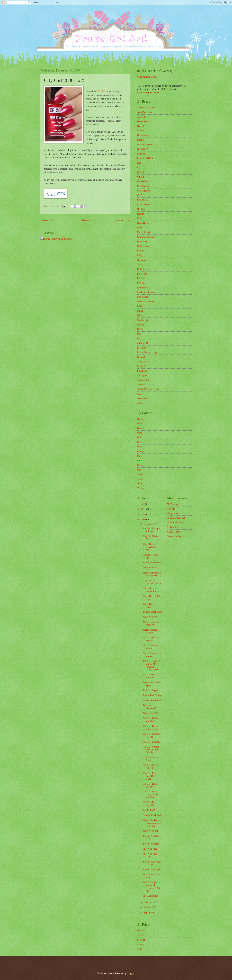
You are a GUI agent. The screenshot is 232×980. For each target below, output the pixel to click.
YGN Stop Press (174, 531)
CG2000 (101, 91)
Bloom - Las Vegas (152, 869)
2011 (143, 509)
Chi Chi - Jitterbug (151, 741)
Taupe (140, 478)
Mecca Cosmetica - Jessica (152, 647)
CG (138, 167)
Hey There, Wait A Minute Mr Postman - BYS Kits (151, 886)
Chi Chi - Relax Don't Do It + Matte (150, 775)
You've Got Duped (175, 536)
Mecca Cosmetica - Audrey (152, 639)
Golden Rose (143, 246)
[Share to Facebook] (81, 206)
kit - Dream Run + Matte (151, 876)
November (149, 902)
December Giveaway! (149, 707)
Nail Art (171, 508)
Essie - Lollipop (150, 690)
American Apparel (146, 107)
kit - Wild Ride (150, 848)
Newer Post (48, 220)
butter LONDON (145, 158)
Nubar (140, 329)
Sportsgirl (142, 375)
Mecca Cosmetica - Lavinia (152, 631)
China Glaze (143, 181)
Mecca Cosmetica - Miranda (152, 655)
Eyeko (140, 227)
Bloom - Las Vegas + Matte (152, 863)
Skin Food (142, 370)
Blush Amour (143, 135)
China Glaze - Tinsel (149, 605)
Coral (139, 432)
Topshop (141, 384)
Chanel (140, 172)
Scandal (141, 366)
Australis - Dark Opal (150, 556)
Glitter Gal (142, 241)
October (148, 907)
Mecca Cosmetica (145, 301)
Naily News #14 (150, 567)
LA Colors (142, 273)
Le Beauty (142, 287)
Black (140, 418)
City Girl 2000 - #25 (150, 537)
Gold (139, 437)
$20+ (139, 949)
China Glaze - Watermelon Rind (150, 546)
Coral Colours (143, 204)
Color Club (142, 199)
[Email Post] (63, 206)
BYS (139, 162)
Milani (140, 310)
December (149, 523)
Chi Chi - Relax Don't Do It (150, 785)
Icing (139, 255)
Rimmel (141, 356)
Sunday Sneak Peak (152, 562)
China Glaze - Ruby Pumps (152, 597)
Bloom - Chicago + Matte (152, 837)
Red (139, 469)
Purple (140, 465)
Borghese (141, 153)
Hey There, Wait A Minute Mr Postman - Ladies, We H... (151, 665)
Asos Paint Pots (144, 112)
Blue (139, 423)
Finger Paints (143, 232)
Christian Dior (144, 185)
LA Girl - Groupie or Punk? (151, 530)
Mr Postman (173, 503)
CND (139, 195)
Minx (139, 315)
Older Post (123, 220)
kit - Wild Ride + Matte (151, 855)
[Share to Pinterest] (85, 206)
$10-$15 (141, 939)
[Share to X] (78, 206)
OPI (139, 333)
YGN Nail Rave (174, 527)
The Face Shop (144, 380)
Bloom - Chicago (151, 843)
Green (140, 441)
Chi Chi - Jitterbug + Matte (151, 735)
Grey (139, 446)
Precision (141, 347)
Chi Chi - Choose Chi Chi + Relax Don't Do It (152, 749)
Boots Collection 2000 (147, 144)
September (149, 912)
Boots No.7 (142, 149)
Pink (139, 455)
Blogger (130, 973)
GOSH (140, 250)
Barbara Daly (143, 121)
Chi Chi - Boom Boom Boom (150, 727)
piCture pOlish (144, 342)
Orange (140, 451)
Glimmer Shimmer (146, 236)
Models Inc (142, 319)
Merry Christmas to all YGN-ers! (152, 574)
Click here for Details (147, 76)
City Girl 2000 (144, 190)
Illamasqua (142, 259)
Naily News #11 (150, 830)
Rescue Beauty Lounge (148, 352)
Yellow (140, 488)
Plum (139, 460)
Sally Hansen (143, 361)
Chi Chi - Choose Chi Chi (151, 767)
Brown (140, 428)
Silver (140, 474)
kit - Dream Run (150, 895)
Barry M (141, 126)
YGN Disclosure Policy (150, 759)
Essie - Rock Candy (152, 695)
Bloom (140, 130)
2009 (143, 519)
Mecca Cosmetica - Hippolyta (152, 623)
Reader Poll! (149, 810)
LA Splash (142, 283)
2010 (143, 514)
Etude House (143, 222)
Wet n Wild (142, 398)
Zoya (139, 403)
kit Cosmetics (143, 269)
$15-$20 (141, 944)
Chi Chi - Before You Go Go (150, 719)
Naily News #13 (150, 616)
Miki (139, 306)
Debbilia (141, 209)
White (140, 483)
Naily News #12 (150, 713)
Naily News (172, 513)
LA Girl (141, 278)
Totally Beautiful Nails (148, 389)
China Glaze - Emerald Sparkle (152, 582)
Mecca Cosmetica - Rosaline (152, 676)
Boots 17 (141, 139)
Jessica (140, 264)
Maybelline (142, 296)
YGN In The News (175, 522)
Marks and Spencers (146, 292)
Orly (139, 338)
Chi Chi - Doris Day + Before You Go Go (150, 794)
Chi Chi (141, 176)
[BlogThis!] (75, 206)
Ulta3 (139, 393)
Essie (139, 218)
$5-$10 (140, 935)
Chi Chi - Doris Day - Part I (150, 804)
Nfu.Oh (140, 324)
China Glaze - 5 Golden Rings (150, 590)
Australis (141, 116)
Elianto (140, 213)
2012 (143, 503)
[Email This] (72, 206)
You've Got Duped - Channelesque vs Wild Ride (152, 823)
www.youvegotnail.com (148, 92)
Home (86, 220)
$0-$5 (140, 930)
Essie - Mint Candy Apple (152, 684)
